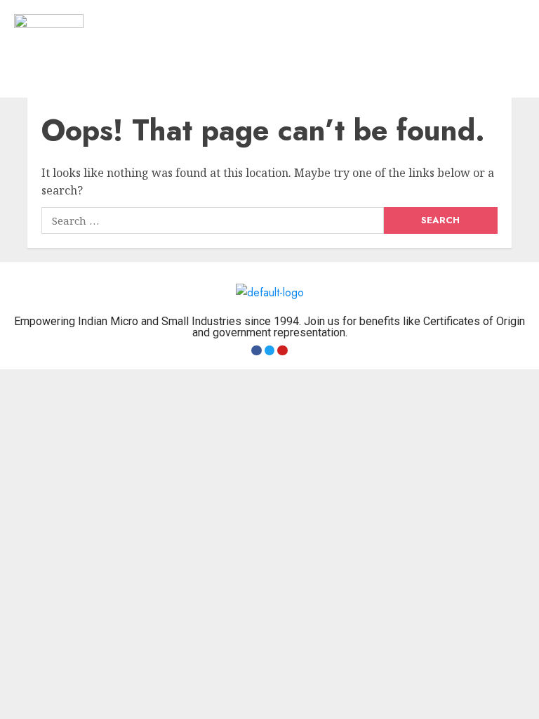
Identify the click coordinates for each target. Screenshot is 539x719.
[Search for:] (212, 220)
